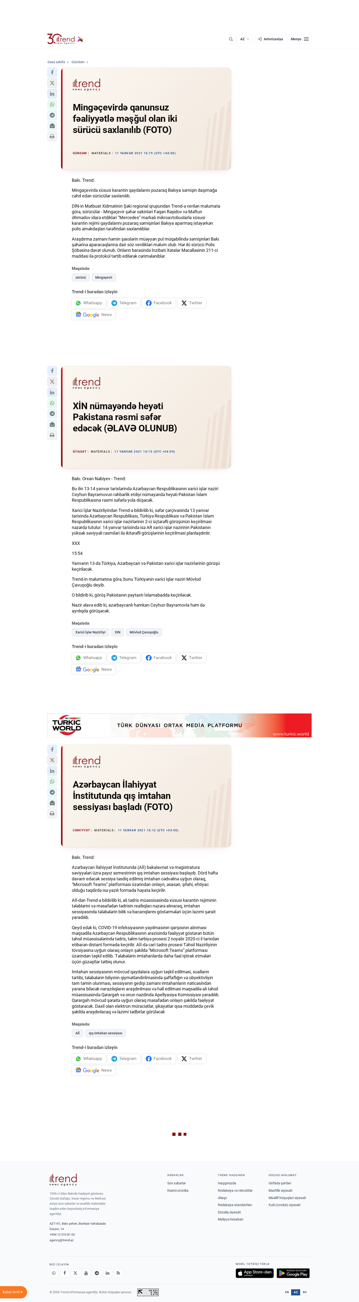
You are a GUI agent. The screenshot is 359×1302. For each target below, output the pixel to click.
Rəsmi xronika (178, 1190)
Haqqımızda (227, 1183)
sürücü (80, 277)
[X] (75, 1273)
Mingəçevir (103, 277)
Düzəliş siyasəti (229, 1212)
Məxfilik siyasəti (280, 1190)
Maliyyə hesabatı (230, 1219)
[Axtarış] (231, 39)
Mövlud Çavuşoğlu (144, 632)
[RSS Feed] (118, 1273)
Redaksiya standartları (235, 1205)
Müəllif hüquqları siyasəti (287, 1198)
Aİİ (77, 1033)
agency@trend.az (62, 1240)
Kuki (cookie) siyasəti (284, 1205)
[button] (52, 72)
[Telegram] (97, 1273)
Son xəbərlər (176, 1183)
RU (305, 1292)
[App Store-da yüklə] (255, 1273)
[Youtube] (86, 1273)
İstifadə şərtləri (280, 1183)
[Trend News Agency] (63, 1180)
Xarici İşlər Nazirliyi (90, 632)
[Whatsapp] (54, 1273)
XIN (117, 632)
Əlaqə (222, 1198)
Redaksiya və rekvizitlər (235, 1190)
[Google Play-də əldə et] (293, 1273)
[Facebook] (64, 1273)
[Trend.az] (65, 39)
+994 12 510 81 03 (62, 1234)
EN (287, 1292)
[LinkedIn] (107, 1273)
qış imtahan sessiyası (105, 1033)
